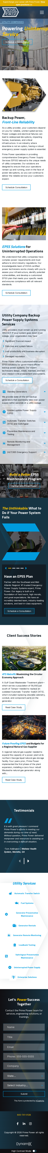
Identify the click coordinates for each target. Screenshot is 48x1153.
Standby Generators (17, 391)
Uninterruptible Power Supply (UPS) (21, 412)
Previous (6, 568)
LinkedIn (24, 1123)
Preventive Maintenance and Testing (21, 433)
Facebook (17, 1123)
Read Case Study (13, 707)
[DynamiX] (24, 1144)
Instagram (30, 1123)
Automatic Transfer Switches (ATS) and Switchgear (21, 422)
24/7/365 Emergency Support (21, 452)
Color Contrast (35, 1151)
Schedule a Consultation (17, 42)
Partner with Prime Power (24, 486)
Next (26, 568)
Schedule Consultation (16, 187)
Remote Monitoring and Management (18, 443)
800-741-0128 (24, 1115)
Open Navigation (42, 12)
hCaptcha (40, 1101)
